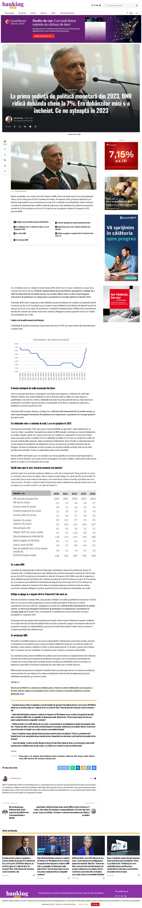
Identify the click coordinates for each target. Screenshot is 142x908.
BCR (75, 756)
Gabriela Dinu (18, 118)
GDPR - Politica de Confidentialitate (63, 904)
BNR (25, 758)
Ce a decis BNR (21, 233)
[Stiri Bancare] (13, 5)
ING (36, 758)
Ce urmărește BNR (22, 240)
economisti (41, 758)
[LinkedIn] (97, 5)
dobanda (36, 756)
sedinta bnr (69, 756)
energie (80, 756)
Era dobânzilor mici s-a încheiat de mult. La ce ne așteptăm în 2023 (31, 227)
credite (85, 756)
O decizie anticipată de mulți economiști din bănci (73, 222)
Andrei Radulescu (45, 756)
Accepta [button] (95, 904)
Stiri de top (72, 90)
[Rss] (100, 5)
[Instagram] (94, 5)
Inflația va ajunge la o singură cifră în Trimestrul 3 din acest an (74, 234)
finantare (31, 758)
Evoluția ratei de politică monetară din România (32, 222)
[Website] (95, 778)
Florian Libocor (24, 756)
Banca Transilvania (58, 756)
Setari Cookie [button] (83, 904)
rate (31, 756)
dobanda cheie (51, 758)
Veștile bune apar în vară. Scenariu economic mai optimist (72, 227)
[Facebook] (92, 5)
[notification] (127, 13)
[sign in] (123, 13)
